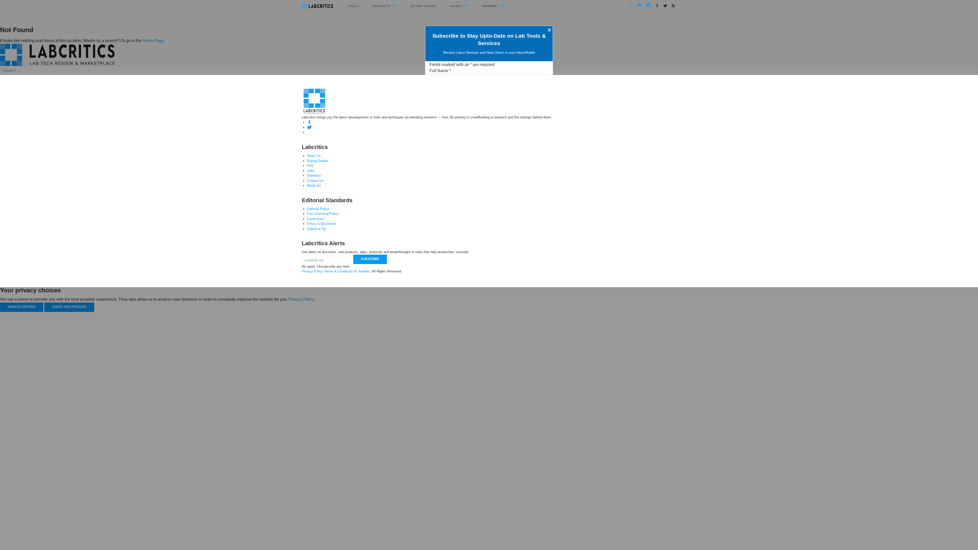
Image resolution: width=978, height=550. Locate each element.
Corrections (315, 219)
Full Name (440, 70)
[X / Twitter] (309, 127)
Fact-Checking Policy (322, 214)
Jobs (310, 171)
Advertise (314, 175)
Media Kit (314, 185)
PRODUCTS (385, 6)
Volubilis (364, 271)
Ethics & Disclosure (321, 224)
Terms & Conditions (338, 271)
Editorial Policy (318, 209)
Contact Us (315, 181)
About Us (314, 156)
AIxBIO (459, 6)
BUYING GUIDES (424, 6)
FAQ (310, 166)
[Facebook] (309, 122)
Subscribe (370, 259)
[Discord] (309, 132)
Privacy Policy (312, 271)
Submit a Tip (316, 229)
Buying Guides (318, 161)
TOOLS (353, 6)
